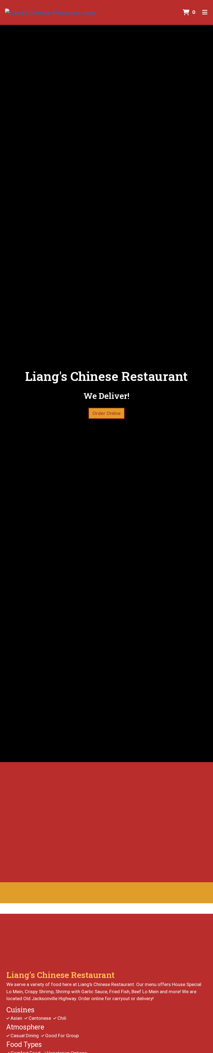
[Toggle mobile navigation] (205, 12)
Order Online (106, 413)
